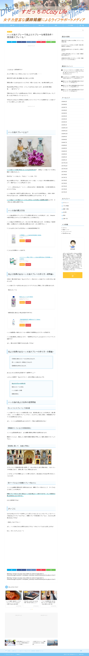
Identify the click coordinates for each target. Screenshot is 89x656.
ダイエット (26, 25)
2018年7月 (64, 142)
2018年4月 (64, 151)
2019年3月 (64, 119)
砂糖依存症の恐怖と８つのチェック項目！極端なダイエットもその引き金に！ (72, 59)
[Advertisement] (31, 56)
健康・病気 (41, 25)
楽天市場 (28, 240)
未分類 (64, 212)
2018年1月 (64, 160)
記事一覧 (12, 25)
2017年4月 (64, 186)
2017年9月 (64, 171)
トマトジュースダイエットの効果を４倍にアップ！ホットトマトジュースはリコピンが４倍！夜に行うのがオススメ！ (73, 71)
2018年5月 (64, 148)
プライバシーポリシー (10, 654)
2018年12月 (65, 127)
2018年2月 (64, 157)
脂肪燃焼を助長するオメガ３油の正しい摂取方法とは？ (72, 50)
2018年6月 (64, 145)
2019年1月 (64, 124)
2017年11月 (64, 165)
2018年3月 (64, 154)
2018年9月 (64, 136)
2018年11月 (64, 130)
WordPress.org (66, 233)
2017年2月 (64, 192)
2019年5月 (64, 113)
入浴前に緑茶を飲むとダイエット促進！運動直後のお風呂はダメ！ (72, 54)
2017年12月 (65, 162)
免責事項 (18, 654)
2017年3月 (64, 189)
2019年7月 (64, 107)
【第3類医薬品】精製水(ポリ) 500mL (29, 319)
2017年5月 (64, 183)
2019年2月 (64, 122)
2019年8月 (64, 104)
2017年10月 (65, 168)
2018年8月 (64, 139)
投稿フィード (66, 229)
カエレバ (26, 236)
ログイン (65, 227)
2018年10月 (65, 133)
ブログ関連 (70, 25)
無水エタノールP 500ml (26, 296)
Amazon (22, 240)
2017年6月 (64, 180)
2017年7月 (64, 177)
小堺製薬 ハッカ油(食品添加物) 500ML (30, 235)
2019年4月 (64, 116)
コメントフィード (67, 231)
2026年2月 (64, 101)
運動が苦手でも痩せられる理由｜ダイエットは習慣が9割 (72, 41)
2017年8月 (64, 174)
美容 (56, 25)
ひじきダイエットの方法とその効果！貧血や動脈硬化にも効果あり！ (72, 45)
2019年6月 (64, 110)
